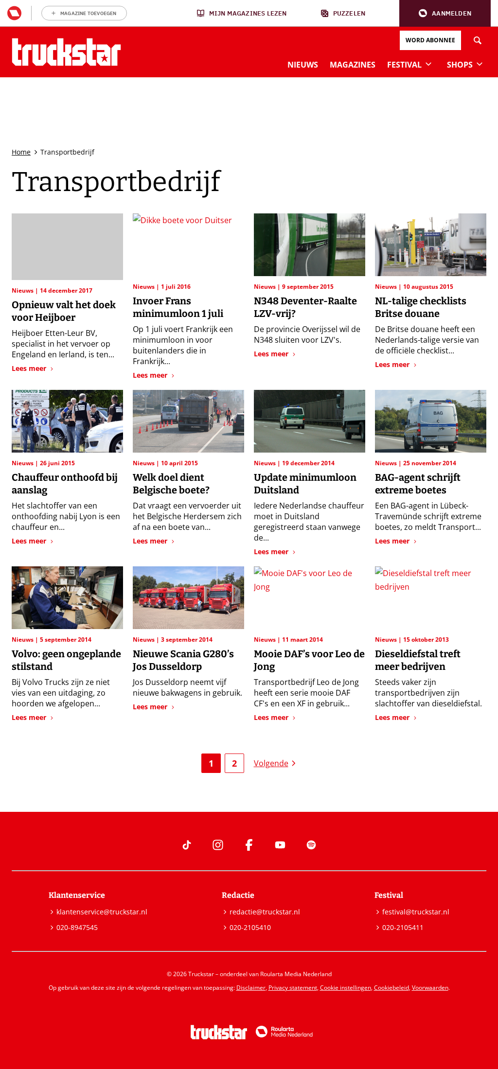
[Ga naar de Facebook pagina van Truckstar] (249, 845)
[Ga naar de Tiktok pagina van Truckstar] (186, 845)
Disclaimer (251, 987)
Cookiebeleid (391, 987)
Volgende (271, 763)
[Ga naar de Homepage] (66, 52)
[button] (445, 13)
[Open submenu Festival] (428, 63)
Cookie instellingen (345, 987)
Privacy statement (292, 987)
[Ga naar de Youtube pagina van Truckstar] (280, 845)
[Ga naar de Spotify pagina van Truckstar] (311, 845)
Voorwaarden (430, 987)
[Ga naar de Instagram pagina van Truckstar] (218, 845)
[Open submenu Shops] (479, 63)
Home (21, 152)
